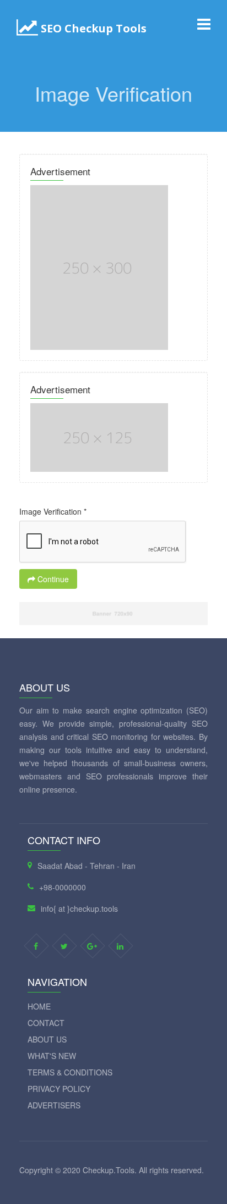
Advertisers (54, 1105)
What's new (52, 1055)
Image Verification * (53, 511)
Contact (46, 1022)
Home (39, 1006)
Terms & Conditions (70, 1072)
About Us (47, 1039)
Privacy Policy (59, 1088)
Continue (52, 578)
